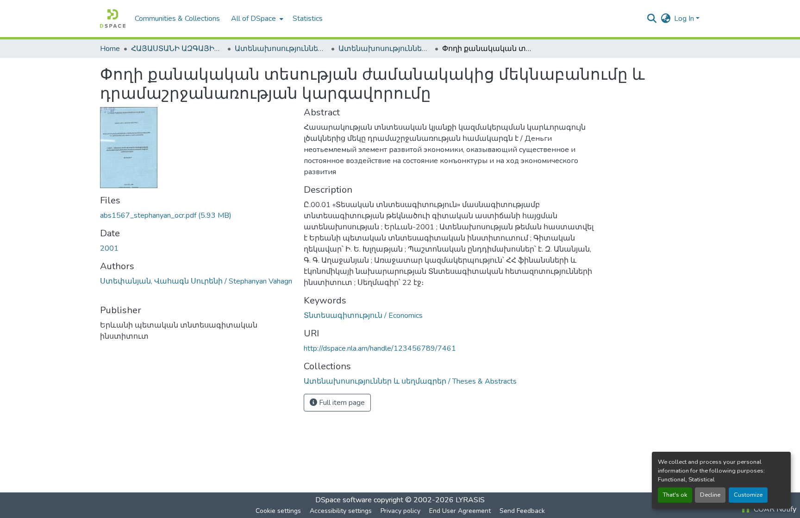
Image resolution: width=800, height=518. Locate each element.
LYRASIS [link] (470, 500)
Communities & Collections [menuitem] (177, 18)
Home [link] (110, 49)
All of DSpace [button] (253, 18)
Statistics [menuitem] (308, 18)
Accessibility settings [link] (341, 510)
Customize (748, 495)
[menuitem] (256, 18)
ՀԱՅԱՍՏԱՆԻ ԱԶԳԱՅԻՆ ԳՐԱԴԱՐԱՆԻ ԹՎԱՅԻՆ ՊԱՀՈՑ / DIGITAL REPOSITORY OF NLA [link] (177, 49)
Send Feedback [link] (522, 510)
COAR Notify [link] (774, 509)
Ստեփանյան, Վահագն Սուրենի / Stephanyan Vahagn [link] (196, 281)
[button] (112, 18)
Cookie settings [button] (278, 510)
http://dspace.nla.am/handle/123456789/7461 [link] (380, 348)
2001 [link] (109, 248)
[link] (196, 215)
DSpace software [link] (343, 500)
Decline (710, 495)
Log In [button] (685, 18)
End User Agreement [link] (460, 510)
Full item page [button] (341, 403)
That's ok (675, 495)
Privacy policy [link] (400, 510)
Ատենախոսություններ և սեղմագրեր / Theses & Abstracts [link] (281, 49)
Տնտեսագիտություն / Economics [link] (363, 315)
